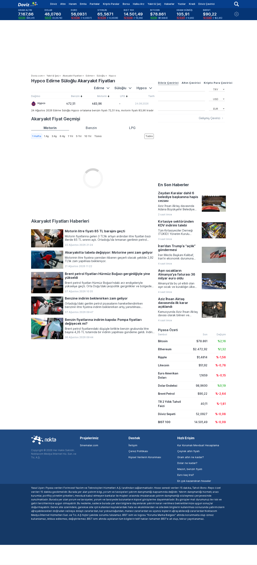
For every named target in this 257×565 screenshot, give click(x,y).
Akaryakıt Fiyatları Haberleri (60, 221)
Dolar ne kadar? (187, 463)
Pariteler (95, 3)
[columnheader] (71, 97)
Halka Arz (138, 3)
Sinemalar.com (89, 445)
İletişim (132, 445)
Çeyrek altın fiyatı (188, 451)
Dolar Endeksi (167, 385)
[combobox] (217, 89)
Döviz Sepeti (166, 414)
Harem (73, 3)
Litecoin (163, 365)
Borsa (126, 3)
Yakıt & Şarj (154, 3)
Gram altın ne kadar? (190, 457)
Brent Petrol (166, 393)
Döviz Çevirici (206, 3)
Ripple (162, 357)
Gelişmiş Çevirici (209, 118)
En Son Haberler (173, 184)
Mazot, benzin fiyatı (189, 469)
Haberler (169, 3)
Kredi (192, 3)
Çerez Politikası (138, 451)
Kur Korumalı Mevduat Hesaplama (198, 445)
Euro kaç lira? (185, 474)
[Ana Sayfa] (28, 4)
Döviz (53, 3)
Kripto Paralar (111, 3)
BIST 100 (164, 422)
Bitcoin (163, 341)
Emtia (83, 3)
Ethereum (164, 349)
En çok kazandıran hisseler (194, 480)
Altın (63, 3)
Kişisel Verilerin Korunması (144, 457)
